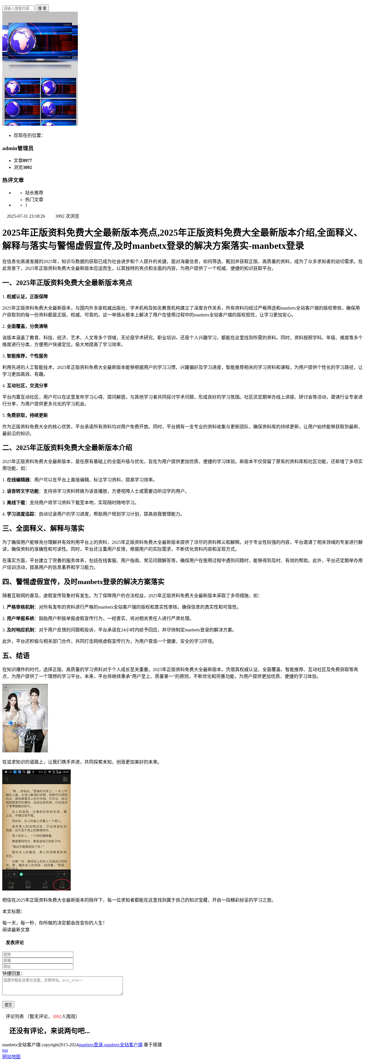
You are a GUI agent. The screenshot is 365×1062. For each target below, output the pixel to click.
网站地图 (11, 1056)
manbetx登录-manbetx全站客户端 (110, 1044)
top (5, 1050)
